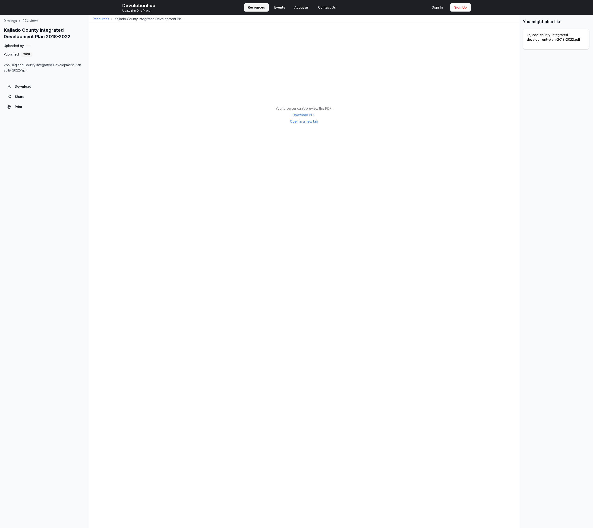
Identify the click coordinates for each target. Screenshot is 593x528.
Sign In (437, 7)
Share (19, 97)
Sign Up (460, 7)
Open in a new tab (304, 121)
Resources (101, 19)
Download (23, 86)
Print (18, 107)
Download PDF (304, 115)
